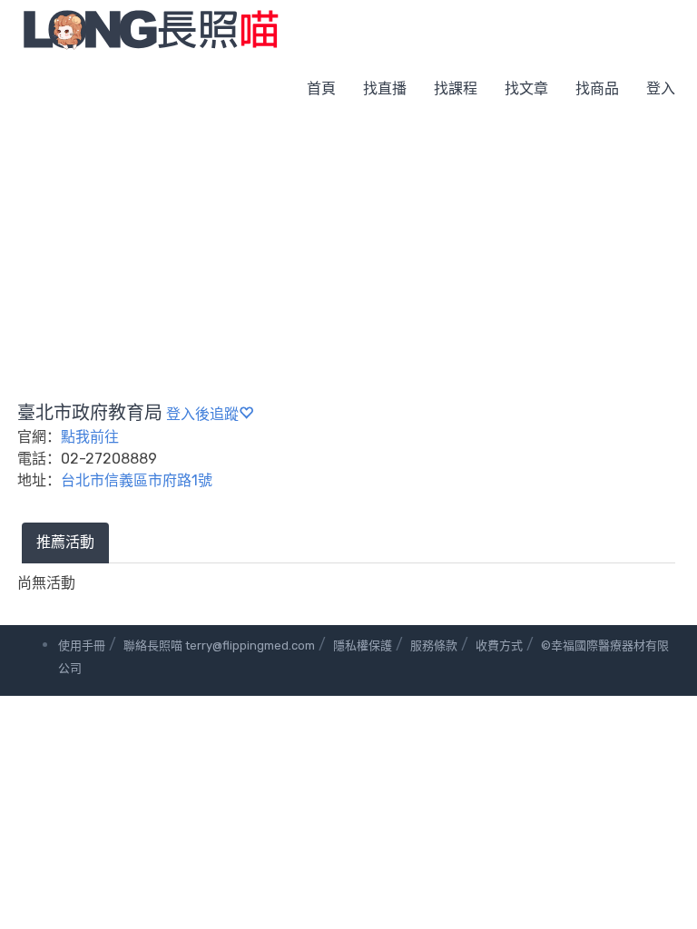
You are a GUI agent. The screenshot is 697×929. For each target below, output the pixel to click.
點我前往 (90, 436)
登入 (660, 88)
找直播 (385, 88)
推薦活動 (65, 542)
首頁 (321, 88)
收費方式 (499, 645)
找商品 (597, 88)
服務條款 (433, 645)
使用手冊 (81, 645)
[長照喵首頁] (151, 28)
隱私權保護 (362, 645)
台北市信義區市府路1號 (136, 480)
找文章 (526, 88)
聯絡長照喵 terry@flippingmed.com (219, 645)
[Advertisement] (348, 254)
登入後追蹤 (202, 414)
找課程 (455, 88)
